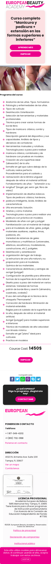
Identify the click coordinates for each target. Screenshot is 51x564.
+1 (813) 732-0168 (14, 438)
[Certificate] (25, 485)
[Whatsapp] (22, 379)
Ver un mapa (12, 464)
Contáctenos (12, 468)
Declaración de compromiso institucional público (24, 540)
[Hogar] (25, 5)
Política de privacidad (24, 530)
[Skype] (33, 379)
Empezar (25, 54)
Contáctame (25, 399)
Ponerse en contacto (16, 442)
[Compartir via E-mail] (43, 379)
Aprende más (25, 47)
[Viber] (28, 379)
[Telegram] (38, 379)
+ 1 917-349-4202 (14, 433)
